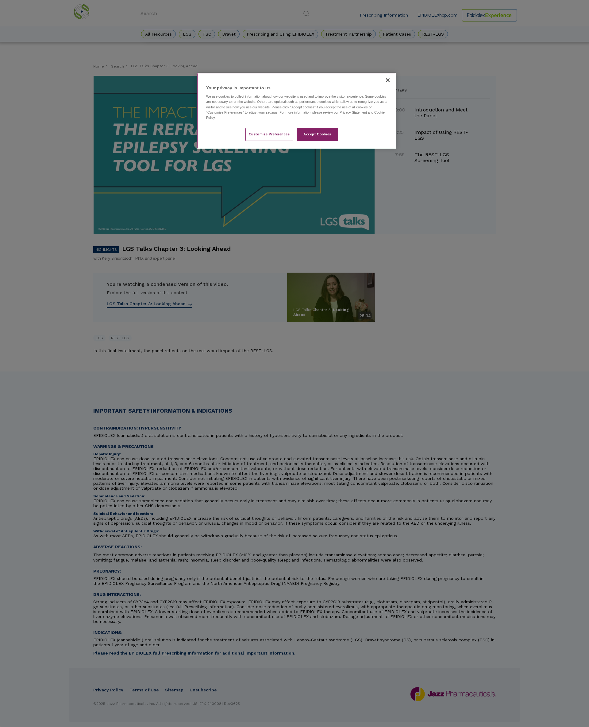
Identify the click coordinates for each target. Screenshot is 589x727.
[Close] (388, 80)
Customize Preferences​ (269, 134)
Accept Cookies (317, 134)
